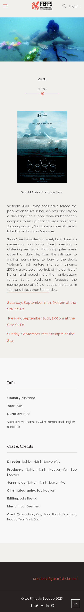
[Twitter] (37, 605)
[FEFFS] (42, 6)
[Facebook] (31, 605)
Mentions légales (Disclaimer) (55, 579)
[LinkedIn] (47, 605)
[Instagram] (53, 605)
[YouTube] (42, 605)
